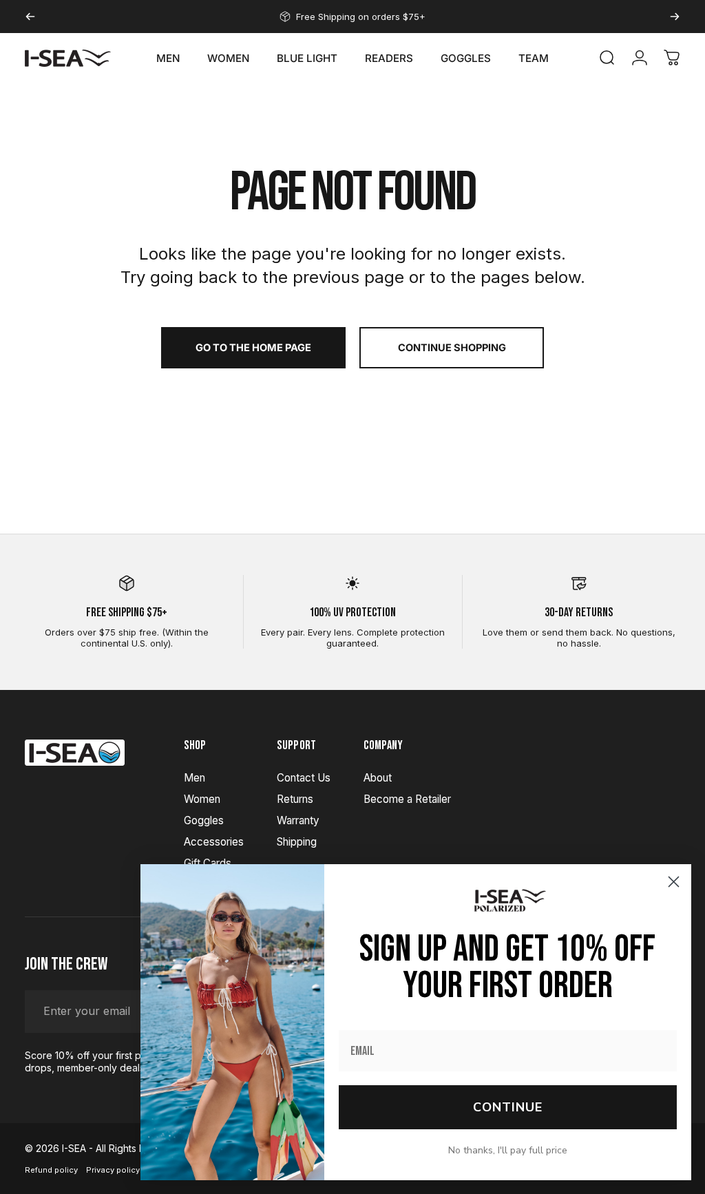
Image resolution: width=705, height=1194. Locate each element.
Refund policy (51, 1170)
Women (202, 799)
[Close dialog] (674, 882)
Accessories (214, 841)
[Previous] (30, 16)
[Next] (675, 16)
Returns (295, 799)
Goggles (204, 820)
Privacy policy (113, 1170)
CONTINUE (508, 1107)
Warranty (298, 820)
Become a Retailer (407, 799)
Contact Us (303, 777)
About (378, 777)
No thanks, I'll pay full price (507, 1150)
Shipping (297, 841)
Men (194, 777)
